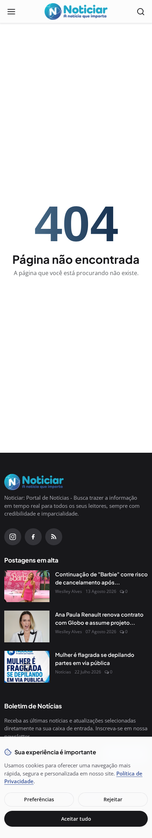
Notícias (63, 672)
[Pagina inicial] (76, 11)
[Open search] (140, 11)
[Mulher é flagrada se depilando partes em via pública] (26, 667)
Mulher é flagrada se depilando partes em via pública (94, 658)
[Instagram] (12, 536)
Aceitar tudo (76, 818)
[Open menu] (11, 11)
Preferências (39, 799)
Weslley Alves (68, 591)
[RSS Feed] (53, 536)
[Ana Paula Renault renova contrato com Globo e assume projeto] (26, 626)
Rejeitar (113, 799)
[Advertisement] (76, 79)
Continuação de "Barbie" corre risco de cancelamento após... (101, 578)
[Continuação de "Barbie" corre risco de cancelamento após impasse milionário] (26, 586)
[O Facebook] (33, 536)
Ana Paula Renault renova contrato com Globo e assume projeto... (99, 618)
